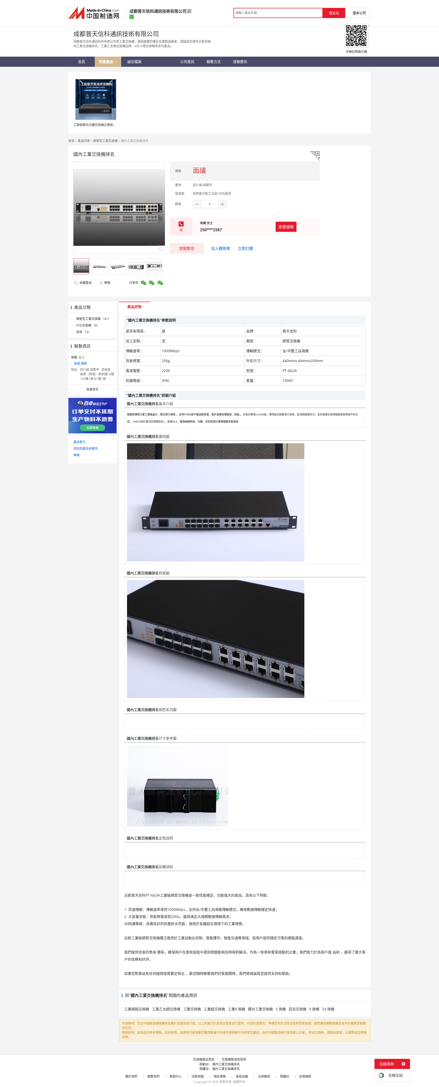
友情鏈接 (305, 1076)
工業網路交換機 (136, 1009)
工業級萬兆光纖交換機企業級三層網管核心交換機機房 (110, 125)
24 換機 (328, 1009)
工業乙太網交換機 (166, 1009)
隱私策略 (220, 1076)
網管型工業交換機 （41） (93, 319)
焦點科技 (226, 1082)
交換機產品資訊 (203, 1059)
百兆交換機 (297, 1009)
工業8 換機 (236, 1009)
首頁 (71, 141)
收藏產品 (85, 283)
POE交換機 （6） (88, 325)
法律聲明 (264, 1076)
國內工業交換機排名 (226, 1064)
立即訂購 (245, 248)
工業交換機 (192, 1009)
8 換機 (314, 1009)
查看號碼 (286, 226)
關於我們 (131, 1076)
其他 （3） (83, 332)
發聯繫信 (186, 248)
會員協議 (242, 1076)
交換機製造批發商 (234, 1059)
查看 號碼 (80, 363)
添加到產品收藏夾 (85, 448)
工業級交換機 (214, 1009)
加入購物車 (220, 248)
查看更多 (92, 389)
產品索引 (79, 442)
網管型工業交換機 (105, 141)
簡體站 (284, 1076)
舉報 (107, 283)
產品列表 (84, 141)
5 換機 (281, 1009)
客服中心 (175, 1076)
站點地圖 (198, 1076)
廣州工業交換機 (260, 1009)
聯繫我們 (153, 1076)
